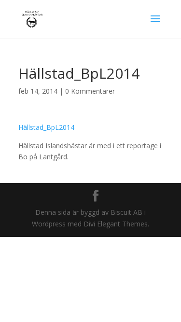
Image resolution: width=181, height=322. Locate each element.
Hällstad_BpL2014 (46, 127)
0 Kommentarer (90, 91)
